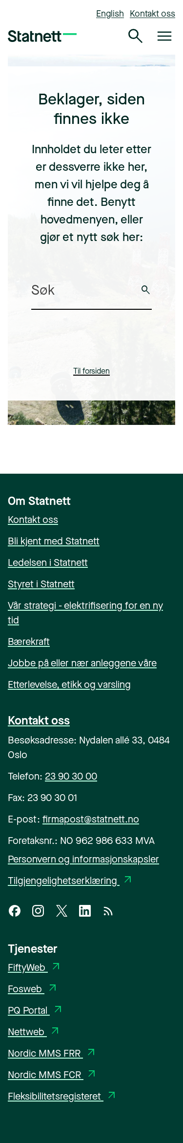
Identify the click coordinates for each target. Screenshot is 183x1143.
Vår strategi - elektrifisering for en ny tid (85, 613)
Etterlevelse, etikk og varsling (69, 684)
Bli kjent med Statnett (54, 541)
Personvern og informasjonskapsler (83, 859)
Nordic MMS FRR (52, 1053)
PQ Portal (36, 1010)
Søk (146, 290)
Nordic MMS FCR (53, 1075)
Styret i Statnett (41, 584)
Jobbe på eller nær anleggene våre (82, 663)
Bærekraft (29, 641)
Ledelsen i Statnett (48, 562)
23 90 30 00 (71, 776)
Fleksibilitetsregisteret (63, 1096)
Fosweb (33, 989)
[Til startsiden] (42, 36)
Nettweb (34, 1032)
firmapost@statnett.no (90, 819)
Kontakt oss (152, 14)
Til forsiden (91, 371)
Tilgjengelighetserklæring (71, 880)
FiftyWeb (35, 967)
